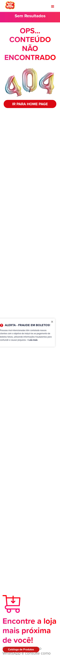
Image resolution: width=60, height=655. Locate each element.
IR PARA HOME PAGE (30, 104)
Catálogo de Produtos (21, 649)
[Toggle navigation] (52, 6)
